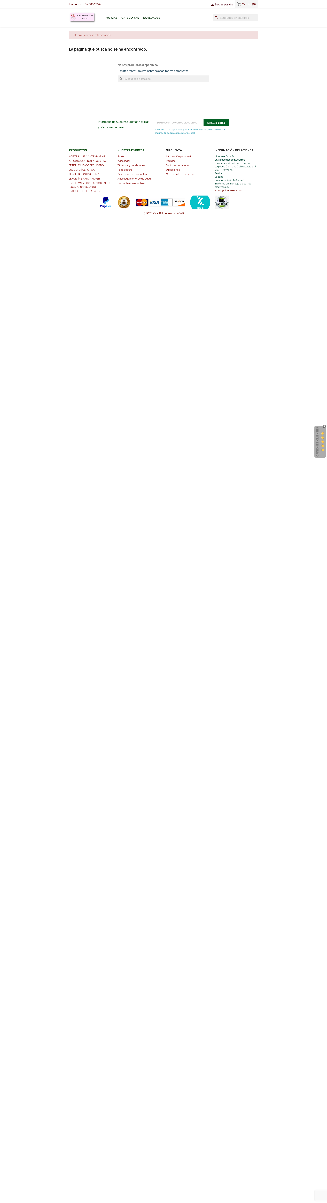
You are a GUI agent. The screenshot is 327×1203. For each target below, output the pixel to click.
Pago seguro (125, 169)
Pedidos (171, 160)
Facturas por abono (177, 165)
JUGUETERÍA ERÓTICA (82, 169)
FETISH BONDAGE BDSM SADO (86, 165)
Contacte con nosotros (131, 183)
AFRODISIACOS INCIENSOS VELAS (88, 160)
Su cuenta (174, 150)
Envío (121, 156)
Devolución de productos (132, 174)
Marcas (112, 18)
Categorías (130, 18)
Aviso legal (124, 160)
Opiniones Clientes (317, 442)
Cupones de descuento (180, 174)
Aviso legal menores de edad (134, 178)
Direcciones (173, 169)
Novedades (151, 18)
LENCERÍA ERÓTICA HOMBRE (85, 174)
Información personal (178, 156)
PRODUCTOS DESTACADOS (85, 191)
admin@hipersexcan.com (229, 190)
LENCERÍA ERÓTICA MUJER (84, 178)
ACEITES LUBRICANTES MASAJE (87, 156)
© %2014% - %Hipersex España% (163, 213)
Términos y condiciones (131, 165)
